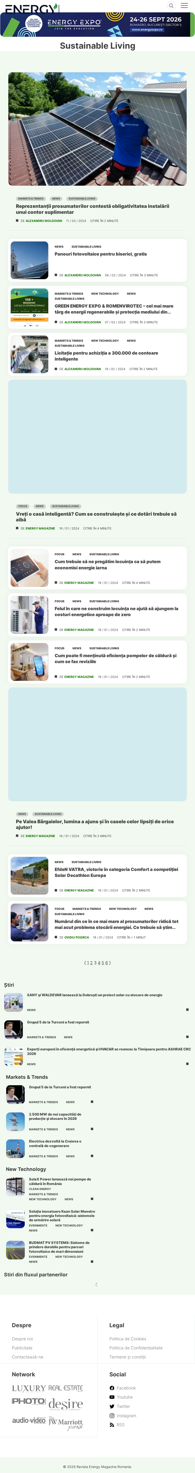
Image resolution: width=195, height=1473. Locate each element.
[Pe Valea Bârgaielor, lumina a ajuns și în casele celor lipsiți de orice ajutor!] (97, 744)
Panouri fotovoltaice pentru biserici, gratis (101, 254)
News (56, 198)
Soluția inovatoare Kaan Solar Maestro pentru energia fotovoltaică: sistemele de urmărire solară (62, 1215)
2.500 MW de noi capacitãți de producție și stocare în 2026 (55, 1116)
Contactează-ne (27, 1356)
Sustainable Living (82, 198)
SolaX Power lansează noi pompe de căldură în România (60, 1181)
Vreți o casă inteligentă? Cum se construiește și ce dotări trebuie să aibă (96, 517)
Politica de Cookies (127, 1338)
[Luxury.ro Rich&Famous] (29, 1390)
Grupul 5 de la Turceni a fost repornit (58, 1022)
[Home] (32, 7)
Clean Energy (40, 1189)
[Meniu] (184, 6)
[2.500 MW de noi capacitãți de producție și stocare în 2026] (15, 1121)
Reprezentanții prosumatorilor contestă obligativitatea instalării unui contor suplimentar (92, 209)
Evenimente (38, 1225)
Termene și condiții (127, 1356)
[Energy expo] (97, 24)
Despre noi (22, 1338)
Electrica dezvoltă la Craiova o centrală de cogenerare (55, 1143)
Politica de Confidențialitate (136, 1347)
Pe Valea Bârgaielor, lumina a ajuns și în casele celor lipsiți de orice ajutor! (95, 824)
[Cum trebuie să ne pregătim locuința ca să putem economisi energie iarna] (29, 568)
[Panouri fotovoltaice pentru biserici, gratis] (29, 260)
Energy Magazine (40, 528)
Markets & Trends (31, 198)
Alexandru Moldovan (44, 221)
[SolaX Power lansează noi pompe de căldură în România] (15, 1186)
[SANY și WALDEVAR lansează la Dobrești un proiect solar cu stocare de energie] (13, 1002)
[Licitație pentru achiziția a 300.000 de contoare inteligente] (29, 354)
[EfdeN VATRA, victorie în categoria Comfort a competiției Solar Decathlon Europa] (29, 876)
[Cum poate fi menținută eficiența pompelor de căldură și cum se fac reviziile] (29, 662)
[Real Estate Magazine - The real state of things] (66, 1390)
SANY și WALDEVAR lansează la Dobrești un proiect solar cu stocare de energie (94, 995)
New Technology (105, 293)
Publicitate (22, 1347)
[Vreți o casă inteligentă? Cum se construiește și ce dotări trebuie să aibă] (97, 436)
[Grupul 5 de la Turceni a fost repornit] (13, 1029)
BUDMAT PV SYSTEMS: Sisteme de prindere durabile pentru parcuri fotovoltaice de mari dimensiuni (59, 1247)
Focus (22, 506)
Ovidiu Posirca (76, 937)
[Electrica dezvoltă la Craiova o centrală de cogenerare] (15, 1148)
